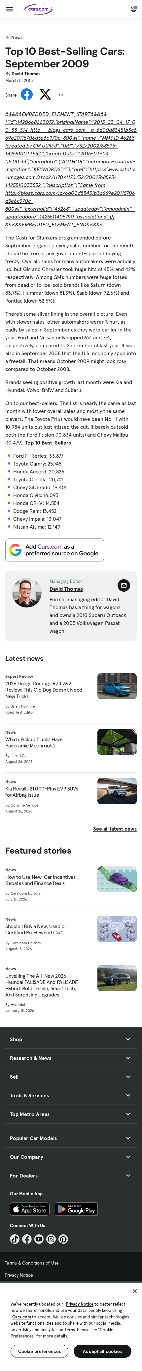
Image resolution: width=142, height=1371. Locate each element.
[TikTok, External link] (14, 1239)
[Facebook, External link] (27, 1239)
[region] (71, 1326)
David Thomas (26, 74)
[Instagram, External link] (51, 1239)
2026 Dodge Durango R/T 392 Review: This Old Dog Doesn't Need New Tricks (43, 689)
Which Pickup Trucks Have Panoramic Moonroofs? (33, 742)
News (16, 37)
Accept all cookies (102, 1351)
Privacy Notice (19, 1275)
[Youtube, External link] (39, 1239)
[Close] (134, 1291)
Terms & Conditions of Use (32, 1263)
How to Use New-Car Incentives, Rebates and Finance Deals (41, 880)
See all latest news (115, 828)
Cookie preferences (39, 1351)
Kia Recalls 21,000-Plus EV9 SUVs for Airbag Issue (41, 792)
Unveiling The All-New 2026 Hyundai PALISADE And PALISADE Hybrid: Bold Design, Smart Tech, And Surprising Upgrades (41, 985)
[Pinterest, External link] (63, 1239)
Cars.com (21, 1317)
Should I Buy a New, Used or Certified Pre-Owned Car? (35, 929)
